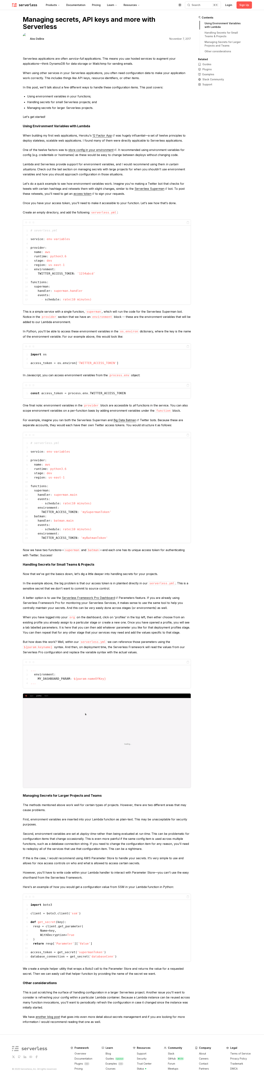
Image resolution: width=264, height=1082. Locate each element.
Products (51, 4)
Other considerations (40, 983)
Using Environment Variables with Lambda (56, 126)
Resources (130, 4)
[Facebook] (36, 1056)
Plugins (207, 69)
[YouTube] (30, 1056)
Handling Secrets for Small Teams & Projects (58, 564)
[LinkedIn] (25, 1056)
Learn (110, 4)
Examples (208, 74)
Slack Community (213, 79)
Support (207, 84)
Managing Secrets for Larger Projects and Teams (62, 795)
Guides (206, 64)
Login (228, 4)
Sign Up (244, 4)
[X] (13, 1056)
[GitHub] (19, 1056)
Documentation (75, 4)
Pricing (96, 4)
